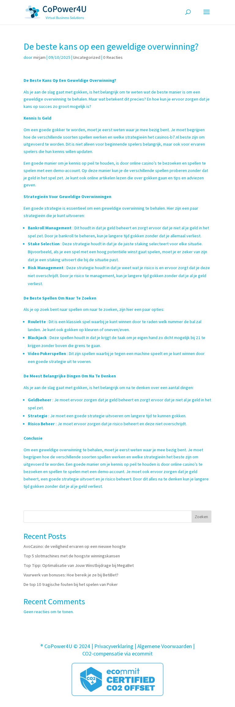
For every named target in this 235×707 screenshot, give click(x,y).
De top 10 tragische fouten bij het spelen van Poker (71, 584)
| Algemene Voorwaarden (163, 646)
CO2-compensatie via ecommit (117, 653)
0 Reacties (113, 57)
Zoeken (201, 516)
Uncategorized (86, 57)
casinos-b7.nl (167, 137)
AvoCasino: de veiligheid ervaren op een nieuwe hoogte (75, 546)
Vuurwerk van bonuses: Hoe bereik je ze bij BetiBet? (71, 575)
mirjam (39, 57)
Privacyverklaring (113, 646)
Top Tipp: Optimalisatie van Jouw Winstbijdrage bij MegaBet (79, 565)
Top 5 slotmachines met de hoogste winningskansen (72, 556)
